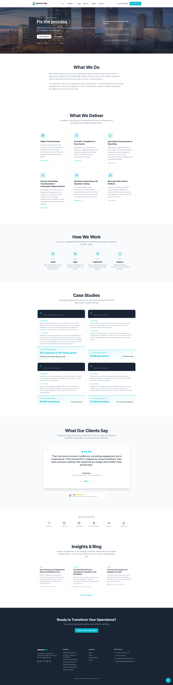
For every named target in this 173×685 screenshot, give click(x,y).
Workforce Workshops (69, 666)
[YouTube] (50, 663)
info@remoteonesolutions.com (125, 660)
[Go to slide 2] (38, 45)
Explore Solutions (44, 39)
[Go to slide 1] (37, 45)
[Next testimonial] (92, 483)
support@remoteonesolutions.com (125, 664)
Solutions (70, 3)
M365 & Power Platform (70, 669)
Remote (42, 651)
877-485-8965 (123, 3)
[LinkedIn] (38, 663)
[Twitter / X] (41, 663)
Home (62, 3)
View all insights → (86, 597)
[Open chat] (168, 680)
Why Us (86, 3)
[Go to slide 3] (40, 45)
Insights (93, 3)
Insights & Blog (93, 659)
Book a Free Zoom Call (86, 632)
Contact (101, 3)
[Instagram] (47, 663)
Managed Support (68, 671)
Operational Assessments (70, 661)
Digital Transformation (69, 654)
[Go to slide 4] (42, 45)
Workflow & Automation (70, 664)
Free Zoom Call (135, 3)
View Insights (58, 39)
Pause (62, 46)
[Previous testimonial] (80, 483)
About (79, 3)
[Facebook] (44, 663)
